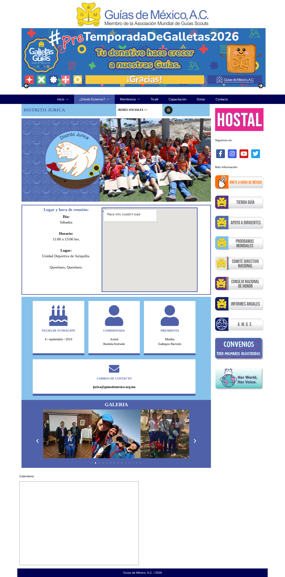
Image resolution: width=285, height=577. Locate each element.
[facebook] (220, 153)
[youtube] (244, 153)
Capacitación (177, 99)
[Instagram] (168, 110)
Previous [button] (27, 86)
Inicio (60, 99)
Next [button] (260, 86)
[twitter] (255, 153)
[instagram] (232, 153)
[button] (37, 440)
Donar (201, 99)
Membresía (128, 99)
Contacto (222, 99)
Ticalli (154, 99)
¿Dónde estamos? (92, 99)
